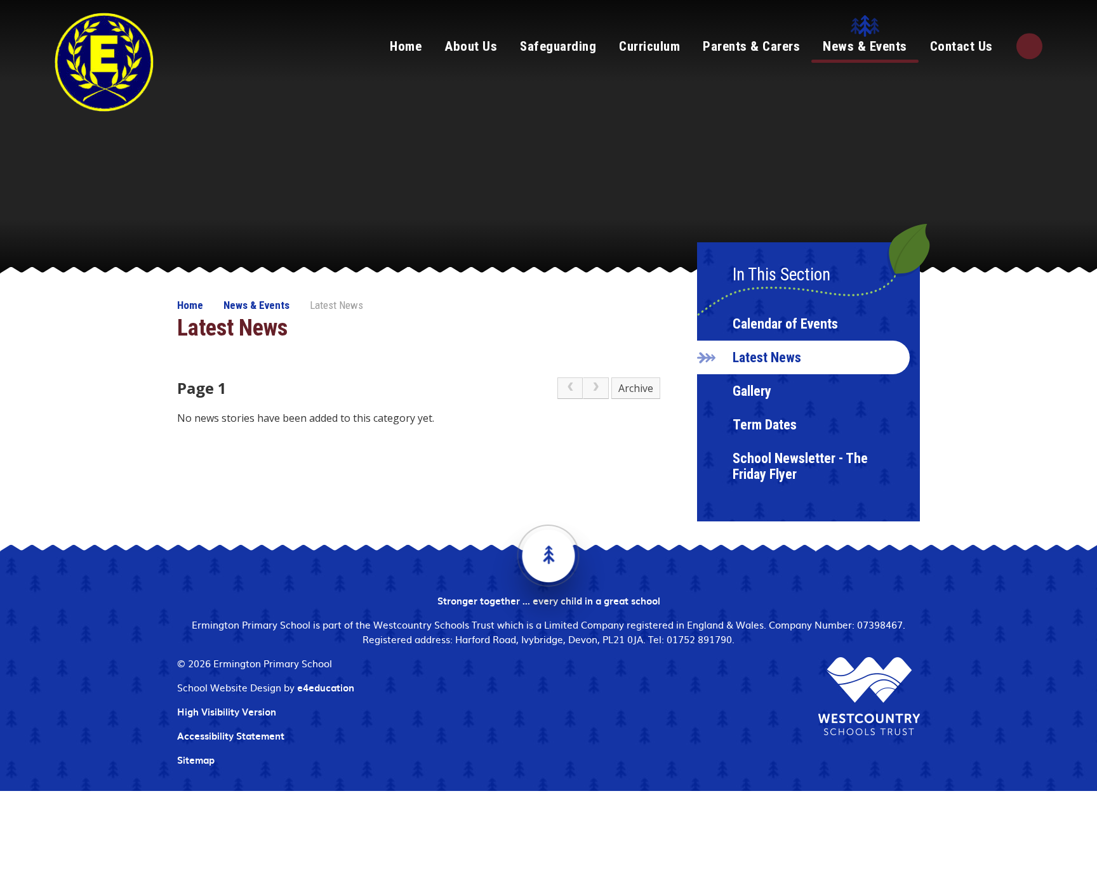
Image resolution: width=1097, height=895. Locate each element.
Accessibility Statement (230, 736)
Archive (635, 388)
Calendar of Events (785, 324)
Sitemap (196, 760)
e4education (325, 688)
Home (190, 305)
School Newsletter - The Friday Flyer (800, 466)
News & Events (256, 305)
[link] (570, 388)
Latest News (336, 305)
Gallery (752, 391)
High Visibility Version (226, 712)
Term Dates (765, 425)
